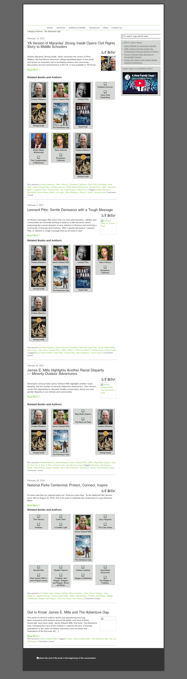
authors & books (77, 27)
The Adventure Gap (105, 468)
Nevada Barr (81, 596)
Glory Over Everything (97, 184)
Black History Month (46, 192)
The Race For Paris (74, 465)
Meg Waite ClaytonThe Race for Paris (83, 418)
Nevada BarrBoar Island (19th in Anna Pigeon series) (38, 575)
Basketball (31, 192)
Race (62, 468)
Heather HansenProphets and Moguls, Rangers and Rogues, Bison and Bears (61, 577)
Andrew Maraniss (47, 184)
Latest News (136, 42)
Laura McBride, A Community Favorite (140, 46)
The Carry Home (64, 598)
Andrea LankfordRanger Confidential (83, 574)
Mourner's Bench (83, 350)
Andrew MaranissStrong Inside (38, 112)
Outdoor (55, 468)
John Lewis (32, 350)
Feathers (99, 593)
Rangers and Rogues (47, 598)
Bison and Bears (76, 593)
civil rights (60, 192)
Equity (48, 468)
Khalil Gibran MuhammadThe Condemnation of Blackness (39, 156)
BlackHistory (39, 468)
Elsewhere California (77, 184)
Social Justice (96, 353)
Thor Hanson (77, 598)
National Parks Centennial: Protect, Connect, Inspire (67, 484)
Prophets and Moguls (97, 596)
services (61, 27)
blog (105, 27)
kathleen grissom (58, 187)
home (50, 27)
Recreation (84, 468)
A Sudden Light (46, 593)
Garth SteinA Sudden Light (60, 523)
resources (94, 27)
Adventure (95, 465)
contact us (116, 27)
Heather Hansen (43, 596)
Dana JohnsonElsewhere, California (61, 155)
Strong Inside (53, 190)
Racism (83, 192)
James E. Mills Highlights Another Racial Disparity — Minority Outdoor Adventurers (65, 371)
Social (92, 468)
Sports (90, 192)
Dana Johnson (62, 184)
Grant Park (92, 347)
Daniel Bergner (62, 462)
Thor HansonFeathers (38, 523)
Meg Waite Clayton (102, 462)
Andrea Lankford (61, 593)
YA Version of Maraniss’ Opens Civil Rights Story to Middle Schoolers (71, 44)
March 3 (71, 350)
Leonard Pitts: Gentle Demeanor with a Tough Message (70, 209)
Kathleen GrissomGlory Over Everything (105, 92)
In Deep (68, 639)
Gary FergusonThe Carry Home (105, 523)
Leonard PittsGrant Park (83, 113)
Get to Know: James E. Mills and (68, 612)
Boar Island (89, 593)
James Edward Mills (41, 187)
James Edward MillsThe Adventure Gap (60, 113)
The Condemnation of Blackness (73, 190)
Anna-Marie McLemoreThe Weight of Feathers (105, 576)
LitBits (104, 187)
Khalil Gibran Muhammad (77, 187)
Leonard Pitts (94, 187)
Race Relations (72, 192)
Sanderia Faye (40, 190)
